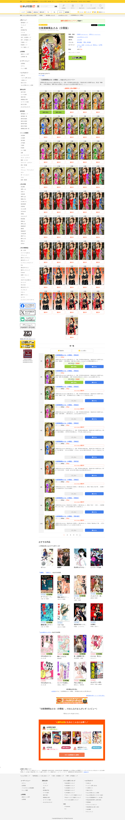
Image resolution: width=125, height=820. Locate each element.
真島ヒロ (23, 241)
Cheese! (23, 272)
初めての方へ (24, 82)
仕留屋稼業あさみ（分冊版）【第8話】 (67, 479)
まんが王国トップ (25, 775)
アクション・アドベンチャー (27, 170)
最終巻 (62, 350)
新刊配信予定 (24, 30)
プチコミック (24, 255)
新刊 (95, 12)
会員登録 (23, 63)
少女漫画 (23, 138)
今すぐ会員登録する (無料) (72, 755)
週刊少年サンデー (25, 287)
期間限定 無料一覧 (25, 128)
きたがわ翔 (23, 209)
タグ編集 (42, 75)
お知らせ (23, 75)
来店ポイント (102, 12)
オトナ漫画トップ (25, 47)
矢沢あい (23, 243)
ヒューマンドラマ (25, 155)
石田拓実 (23, 194)
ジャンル (81, 12)
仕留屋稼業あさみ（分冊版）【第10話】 (67, 516)
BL (54, 12)
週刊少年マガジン (25, 267)
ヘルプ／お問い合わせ (26, 77)
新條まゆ (23, 221)
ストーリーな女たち (25, 252)
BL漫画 (22, 147)
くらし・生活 (80, 45)
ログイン (23, 66)
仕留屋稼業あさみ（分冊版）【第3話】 (67, 386)
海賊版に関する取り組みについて (27, 338)
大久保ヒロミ (24, 201)
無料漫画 (67, 12)
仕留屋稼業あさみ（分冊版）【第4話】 (67, 405)
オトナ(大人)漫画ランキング (71, 799)
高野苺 (22, 228)
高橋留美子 (23, 231)
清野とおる (23, 223)
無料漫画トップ (24, 22)
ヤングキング (24, 289)
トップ (23, 12)
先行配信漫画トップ (25, 35)
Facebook (67, 806)
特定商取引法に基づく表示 (93, 807)
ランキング (88, 12)
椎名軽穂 (23, 218)
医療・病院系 (24, 179)
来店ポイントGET (25, 54)
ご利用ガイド (24, 80)
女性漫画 (23, 135)
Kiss (22, 265)
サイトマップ (90, 811)
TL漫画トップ (24, 42)
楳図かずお (23, 199)
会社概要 (89, 809)
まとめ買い (83, 350)
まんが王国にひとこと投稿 (27, 85)
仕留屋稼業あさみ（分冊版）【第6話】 (67, 441)
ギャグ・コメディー (25, 157)
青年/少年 (42, 12)
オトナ (60, 12)
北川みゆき (23, 211)
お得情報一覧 (24, 56)
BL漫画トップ (24, 44)
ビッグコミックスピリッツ (27, 262)
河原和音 (23, 206)
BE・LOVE (23, 250)
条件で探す (23, 92)
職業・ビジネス (24, 160)
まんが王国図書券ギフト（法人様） (95, 797)
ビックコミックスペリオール (27, 299)
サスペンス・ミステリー (26, 162)
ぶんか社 (79, 39)
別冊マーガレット (25, 275)
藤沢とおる (23, 238)
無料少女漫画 (24, 121)
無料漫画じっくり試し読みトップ (41, 775)
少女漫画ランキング (70, 788)
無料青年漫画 (24, 123)
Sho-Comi (23, 284)
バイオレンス (88, 45)
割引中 (72, 112)
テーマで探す (24, 94)
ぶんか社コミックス (45, 632)
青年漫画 (23, 140)
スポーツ (23, 167)
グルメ (22, 177)
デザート (23, 292)
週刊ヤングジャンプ (25, 270)
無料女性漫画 (24, 118)
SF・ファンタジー (25, 175)
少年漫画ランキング (70, 792)
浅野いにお (23, 189)
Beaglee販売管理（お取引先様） (94, 799)
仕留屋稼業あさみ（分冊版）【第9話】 (67, 498)
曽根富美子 (23, 226)
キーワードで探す (25, 102)
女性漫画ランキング (70, 785)
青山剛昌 (23, 186)
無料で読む (46, 112)
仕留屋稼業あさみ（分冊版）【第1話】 (67, 355)
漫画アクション (24, 294)
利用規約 (89, 802)
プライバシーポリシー (92, 804)
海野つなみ (23, 196)
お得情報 (24, 799)
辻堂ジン (95, 34)
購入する (94, 366)
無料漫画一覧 (24, 116)
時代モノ (95, 45)
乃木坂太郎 (23, 233)
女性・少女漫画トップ (26, 37)
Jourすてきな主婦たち (26, 280)
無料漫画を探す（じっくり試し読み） (95, 695)
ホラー (22, 172)
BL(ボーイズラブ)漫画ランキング (73, 797)
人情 (80, 46)
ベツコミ (23, 277)
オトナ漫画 (23, 150)
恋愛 (22, 152)
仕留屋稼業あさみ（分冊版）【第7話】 (67, 461)
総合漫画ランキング (70, 783)
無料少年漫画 (24, 126)
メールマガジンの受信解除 (28, 788)
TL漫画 (22, 145)
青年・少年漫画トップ (26, 39)
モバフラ (23, 297)
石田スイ (23, 191)
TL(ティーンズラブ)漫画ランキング (73, 795)
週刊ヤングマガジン (25, 257)
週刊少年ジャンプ (25, 260)
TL (48, 12)
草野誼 (22, 213)
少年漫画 (23, 142)
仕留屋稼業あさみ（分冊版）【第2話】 (67, 371)
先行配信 (29, 12)
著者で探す (23, 97)
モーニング (23, 282)
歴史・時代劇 (24, 165)
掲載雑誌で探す (24, 99)
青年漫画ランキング (70, 790)
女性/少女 (36, 12)
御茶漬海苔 (23, 204)
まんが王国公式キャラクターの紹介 (95, 795)
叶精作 (82, 34)
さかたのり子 (24, 216)
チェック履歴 (24, 68)
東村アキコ (23, 236)
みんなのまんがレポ (25, 106)
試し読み (74, 400)
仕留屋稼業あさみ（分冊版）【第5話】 (67, 423)
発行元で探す (24, 104)
